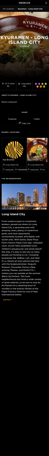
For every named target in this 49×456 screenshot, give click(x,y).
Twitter (37, 119)
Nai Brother (9, 160)
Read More (7, 299)
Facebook (12, 119)
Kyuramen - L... (35, 160)
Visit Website (24, 46)
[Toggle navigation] (46, 3)
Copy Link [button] (25, 123)
